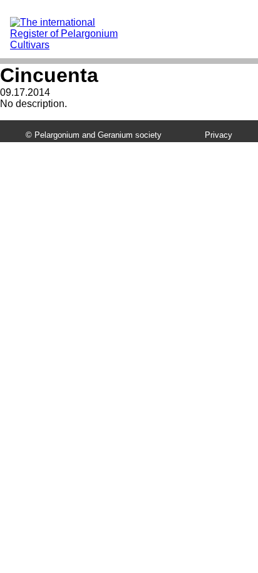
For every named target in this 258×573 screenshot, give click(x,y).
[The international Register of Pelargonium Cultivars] (72, 22)
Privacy (218, 135)
